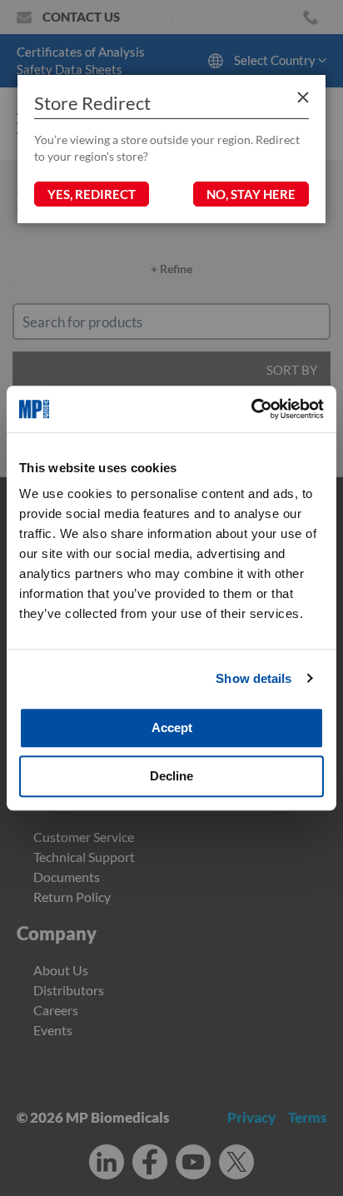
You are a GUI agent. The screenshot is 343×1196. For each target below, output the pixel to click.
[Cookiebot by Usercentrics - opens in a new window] (251, 409)
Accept (172, 727)
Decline (171, 776)
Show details (253, 678)
